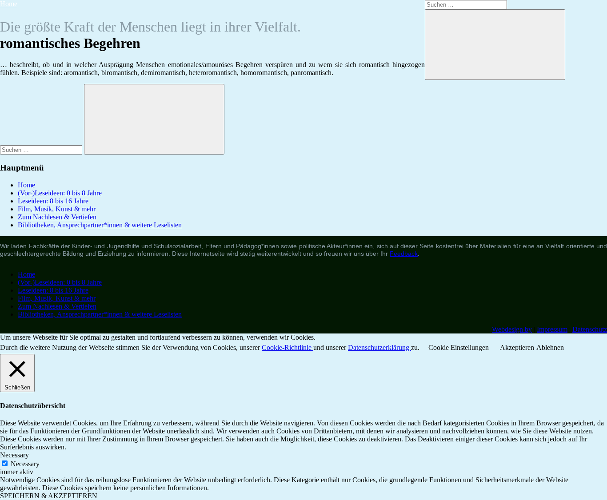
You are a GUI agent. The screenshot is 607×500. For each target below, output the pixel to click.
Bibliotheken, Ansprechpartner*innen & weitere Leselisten (100, 225)
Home (8, 4)
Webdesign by (512, 329)
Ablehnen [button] (550, 347)
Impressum (552, 329)
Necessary (25, 464)
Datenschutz (589, 329)
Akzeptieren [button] (517, 347)
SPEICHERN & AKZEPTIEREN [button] (48, 496)
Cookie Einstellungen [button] (458, 347)
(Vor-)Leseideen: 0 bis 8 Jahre (60, 193)
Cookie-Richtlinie (287, 347)
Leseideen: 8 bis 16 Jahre (53, 201)
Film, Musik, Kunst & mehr (57, 209)
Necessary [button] (14, 455)
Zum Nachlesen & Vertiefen (57, 217)
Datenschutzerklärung (379, 347)
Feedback (404, 253)
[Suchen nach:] (42, 149)
